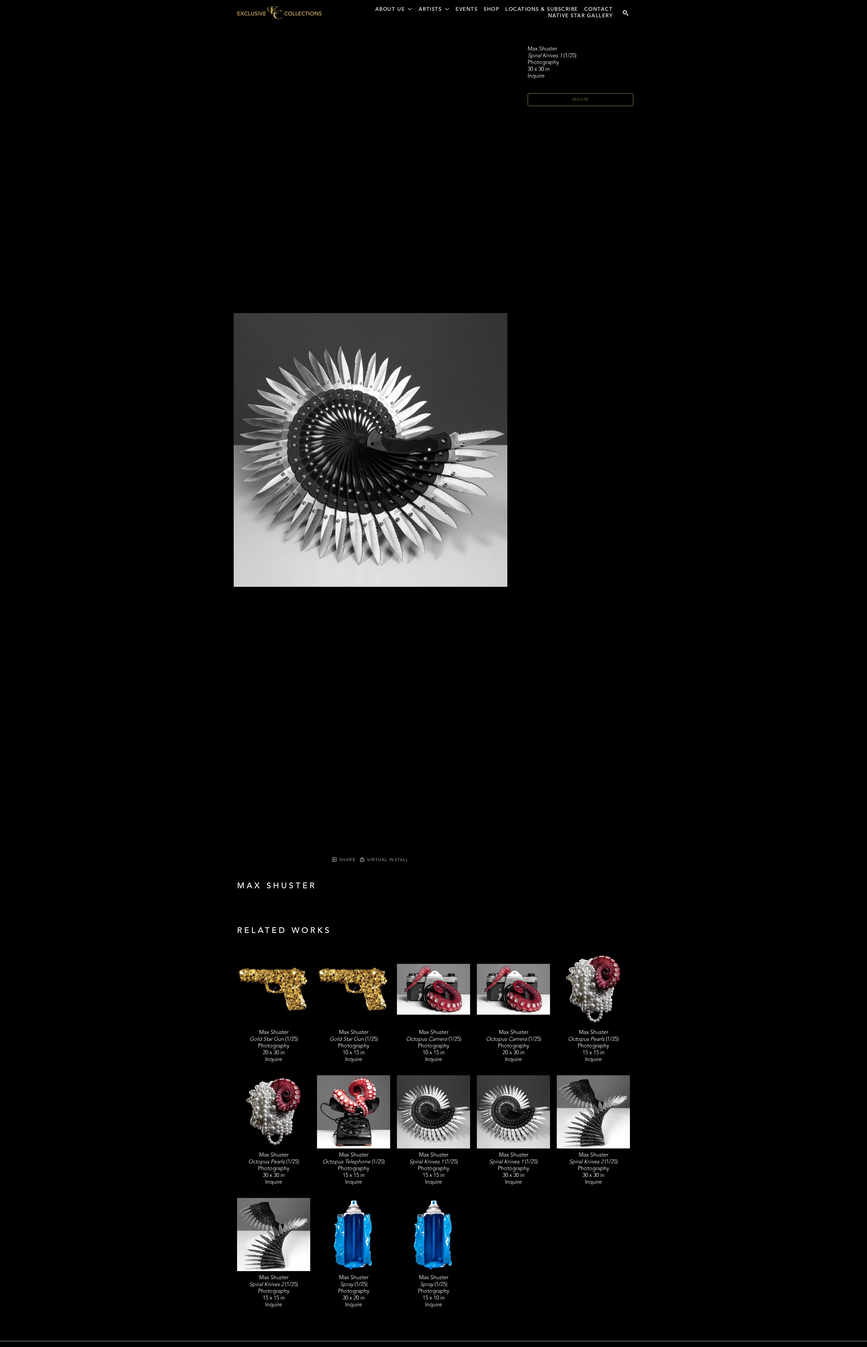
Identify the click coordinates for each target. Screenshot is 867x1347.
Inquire (580, 99)
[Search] (625, 13)
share (347, 859)
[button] (394, 10)
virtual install (386, 859)
